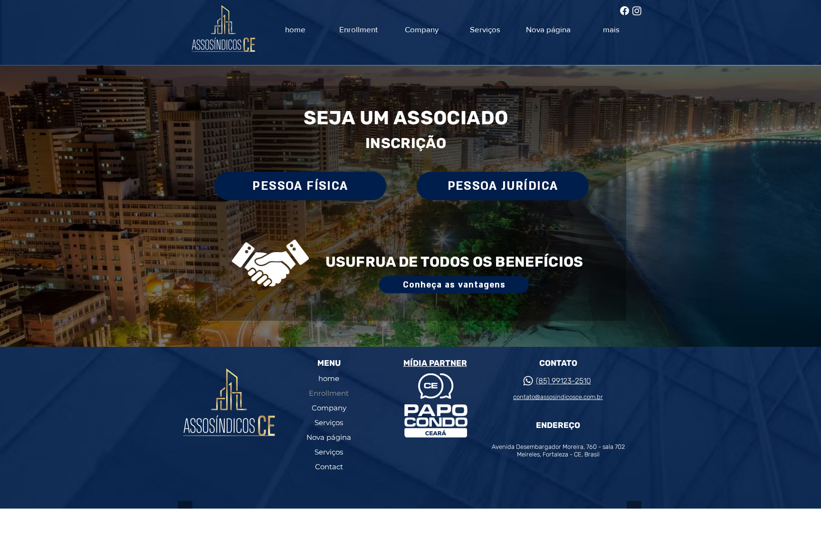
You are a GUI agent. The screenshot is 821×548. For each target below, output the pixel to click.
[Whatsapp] (528, 381)
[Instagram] (637, 11)
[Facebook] (624, 11)
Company (329, 407)
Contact (329, 466)
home (328, 378)
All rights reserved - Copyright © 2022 (272, 526)
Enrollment (329, 393)
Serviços (329, 422)
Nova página (328, 437)
